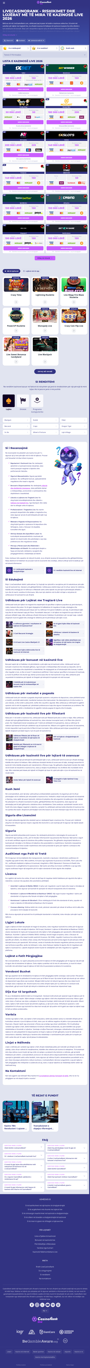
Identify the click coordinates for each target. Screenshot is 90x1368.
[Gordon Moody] (66, 1337)
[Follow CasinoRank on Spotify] (52, 1309)
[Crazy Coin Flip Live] (73, 321)
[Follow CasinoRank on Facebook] (31, 1309)
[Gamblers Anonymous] (31, 1337)
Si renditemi (45, 1279)
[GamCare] (46, 1337)
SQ (43, 1315)
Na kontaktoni (44, 1283)
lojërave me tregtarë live (19, 503)
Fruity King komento (23, 126)
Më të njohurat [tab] (12, 271)
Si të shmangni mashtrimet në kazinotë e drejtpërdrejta (45, 1218)
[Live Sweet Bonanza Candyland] (16, 351)
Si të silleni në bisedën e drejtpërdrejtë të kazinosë (44, 1222)
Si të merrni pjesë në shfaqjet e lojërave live (45, 1226)
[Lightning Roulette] (45, 291)
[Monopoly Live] (45, 321)
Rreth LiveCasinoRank (45, 1271)
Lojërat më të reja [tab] (32, 271)
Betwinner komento (66, 93)
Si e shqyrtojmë (44, 1275)
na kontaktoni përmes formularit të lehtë (53, 1076)
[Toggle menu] (4, 3)
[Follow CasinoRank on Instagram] (36, 1309)
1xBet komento (23, 93)
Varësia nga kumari (45, 1252)
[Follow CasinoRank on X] (42, 1309)
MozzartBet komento (66, 126)
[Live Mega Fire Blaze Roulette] (73, 291)
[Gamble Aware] (40, 1345)
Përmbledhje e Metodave (44, 1248)
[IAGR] (19, 1337)
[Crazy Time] (16, 291)
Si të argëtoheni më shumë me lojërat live (44, 1214)
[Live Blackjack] (45, 351)
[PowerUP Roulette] (16, 321)
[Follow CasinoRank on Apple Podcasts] (58, 1309)
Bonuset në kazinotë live (44, 1245)
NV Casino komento (23, 159)
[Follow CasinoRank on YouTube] (47, 1309)
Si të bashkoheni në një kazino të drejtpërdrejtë (44, 1210)
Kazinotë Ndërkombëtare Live (44, 1256)
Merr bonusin (23, 89)
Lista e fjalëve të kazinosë (44, 1241)
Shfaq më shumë (43, 258)
